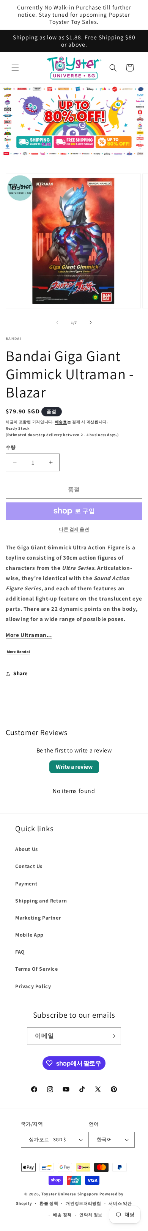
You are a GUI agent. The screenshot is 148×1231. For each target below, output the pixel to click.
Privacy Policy (33, 986)
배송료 (61, 421)
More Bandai (18, 652)
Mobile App (29, 934)
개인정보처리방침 (83, 1203)
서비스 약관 (120, 1203)
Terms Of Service (36, 968)
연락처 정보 (90, 1214)
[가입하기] (112, 1036)
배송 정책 (62, 1214)
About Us (26, 849)
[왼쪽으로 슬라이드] (57, 322)
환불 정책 (48, 1203)
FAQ (20, 951)
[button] (15, 67)
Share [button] (20, 673)
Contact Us (29, 866)
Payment (26, 883)
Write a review (74, 767)
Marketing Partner (38, 917)
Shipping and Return (41, 900)
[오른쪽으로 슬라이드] (90, 322)
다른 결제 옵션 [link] (74, 529)
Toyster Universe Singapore (69, 1194)
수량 (11, 447)
